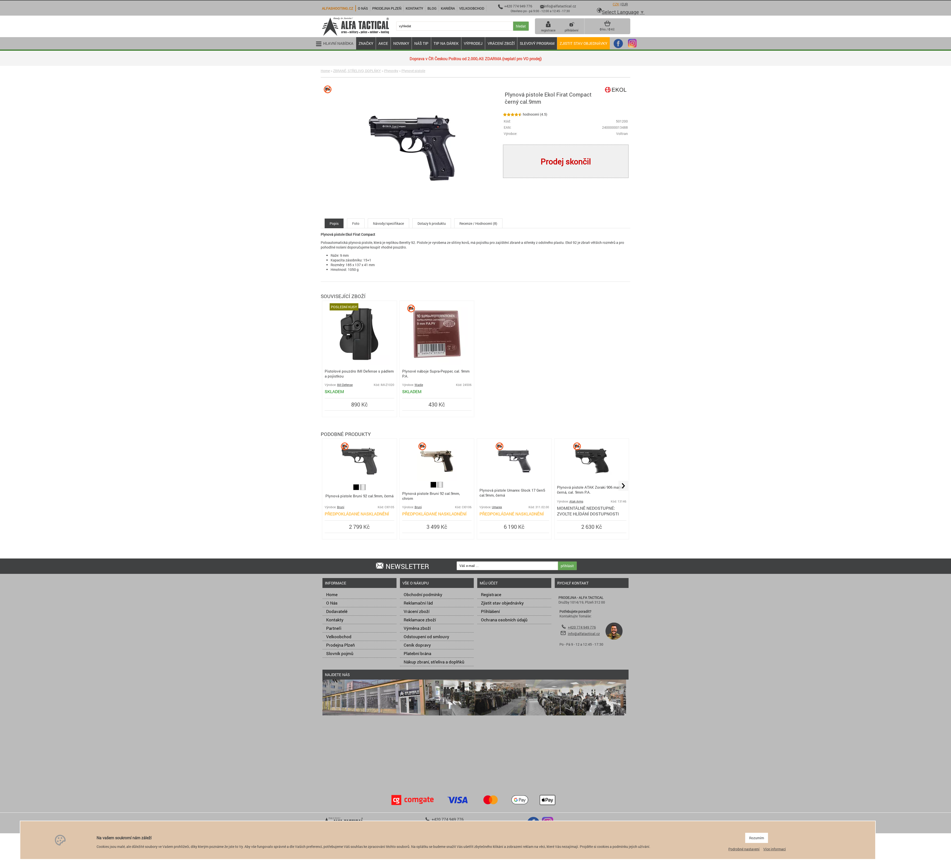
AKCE (383, 43)
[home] (355, 35)
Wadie (419, 385)
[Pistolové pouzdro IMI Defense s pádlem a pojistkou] (359, 363)
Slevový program (537, 43)
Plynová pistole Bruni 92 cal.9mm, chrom (431, 496)
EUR (624, 4)
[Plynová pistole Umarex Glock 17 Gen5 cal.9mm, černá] (514, 479)
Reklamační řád (418, 603)
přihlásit (567, 565)
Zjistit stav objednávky (583, 43)
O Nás (332, 603)
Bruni (340, 507)
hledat (521, 26)
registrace (548, 30)
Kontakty (334, 620)
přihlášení (571, 30)
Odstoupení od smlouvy (426, 636)
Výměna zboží (417, 628)
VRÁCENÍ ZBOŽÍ (501, 43)
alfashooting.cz (337, 8)
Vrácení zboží (416, 611)
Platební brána (417, 653)
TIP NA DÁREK (446, 43)
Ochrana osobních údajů (504, 620)
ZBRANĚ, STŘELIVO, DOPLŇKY (357, 70)
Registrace (491, 594)
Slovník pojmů (339, 653)
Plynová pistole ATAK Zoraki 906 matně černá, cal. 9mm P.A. (590, 490)
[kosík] (607, 25)
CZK (616, 4)
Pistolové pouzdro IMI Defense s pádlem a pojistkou (359, 374)
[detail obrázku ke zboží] (411, 148)
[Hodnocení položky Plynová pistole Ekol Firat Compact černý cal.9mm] (512, 114)
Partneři (333, 628)
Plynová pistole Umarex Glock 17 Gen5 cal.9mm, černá (512, 493)
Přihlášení (490, 611)
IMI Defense (345, 385)
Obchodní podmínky (423, 594)
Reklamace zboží (420, 620)
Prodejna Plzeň (340, 645)
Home (325, 70)
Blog (432, 8)
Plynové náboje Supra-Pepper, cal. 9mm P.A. (436, 374)
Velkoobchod (338, 636)
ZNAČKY (366, 43)
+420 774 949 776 (582, 627)
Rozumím (756, 838)
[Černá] (356, 488)
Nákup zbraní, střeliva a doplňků (434, 662)
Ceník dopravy (417, 645)
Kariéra (448, 8)
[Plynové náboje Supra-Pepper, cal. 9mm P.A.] (437, 363)
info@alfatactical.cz (584, 633)
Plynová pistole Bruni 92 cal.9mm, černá (359, 495)
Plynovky (391, 70)
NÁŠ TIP (421, 43)
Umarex (497, 507)
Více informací (774, 849)
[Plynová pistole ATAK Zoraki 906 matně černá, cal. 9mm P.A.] (591, 479)
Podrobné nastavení (744, 849)
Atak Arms (576, 501)
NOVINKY (401, 43)
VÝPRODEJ (473, 43)
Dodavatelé (336, 611)
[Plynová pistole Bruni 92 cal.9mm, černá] (359, 479)
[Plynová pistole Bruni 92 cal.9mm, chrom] (437, 479)
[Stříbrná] (363, 488)
